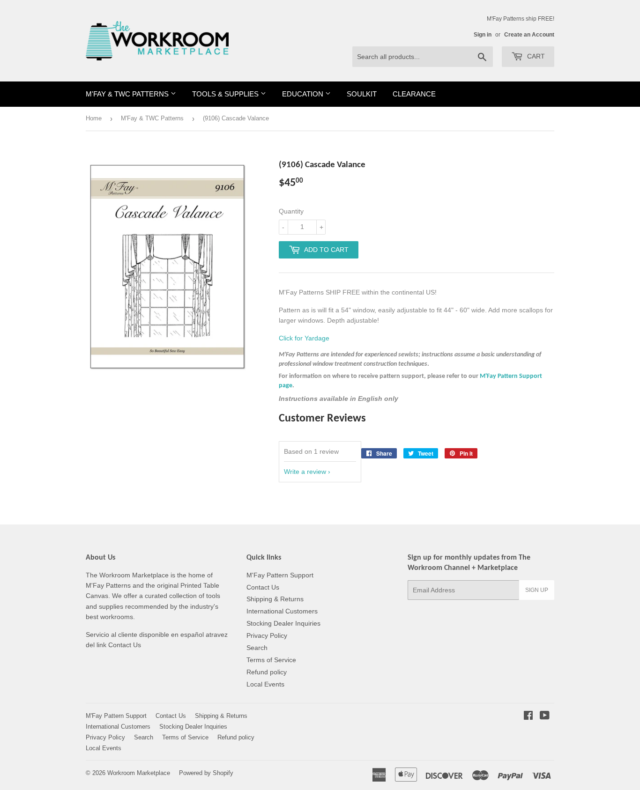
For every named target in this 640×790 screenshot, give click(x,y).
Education (303, 94)
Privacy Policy (266, 635)
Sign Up (536, 590)
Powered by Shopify (206, 772)
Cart (535, 56)
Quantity (291, 211)
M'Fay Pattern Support (279, 575)
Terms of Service (271, 660)
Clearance (414, 94)
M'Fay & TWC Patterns (128, 94)
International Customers (282, 611)
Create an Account (529, 34)
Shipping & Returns (275, 599)
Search (257, 647)
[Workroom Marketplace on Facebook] (528, 716)
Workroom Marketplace (138, 772)
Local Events (265, 684)
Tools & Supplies (226, 94)
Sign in (482, 34)
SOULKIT (362, 94)
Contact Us (262, 587)
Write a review (305, 471)
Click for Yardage (304, 338)
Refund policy (266, 672)
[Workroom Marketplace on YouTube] (545, 716)
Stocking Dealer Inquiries (283, 623)
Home (94, 118)
